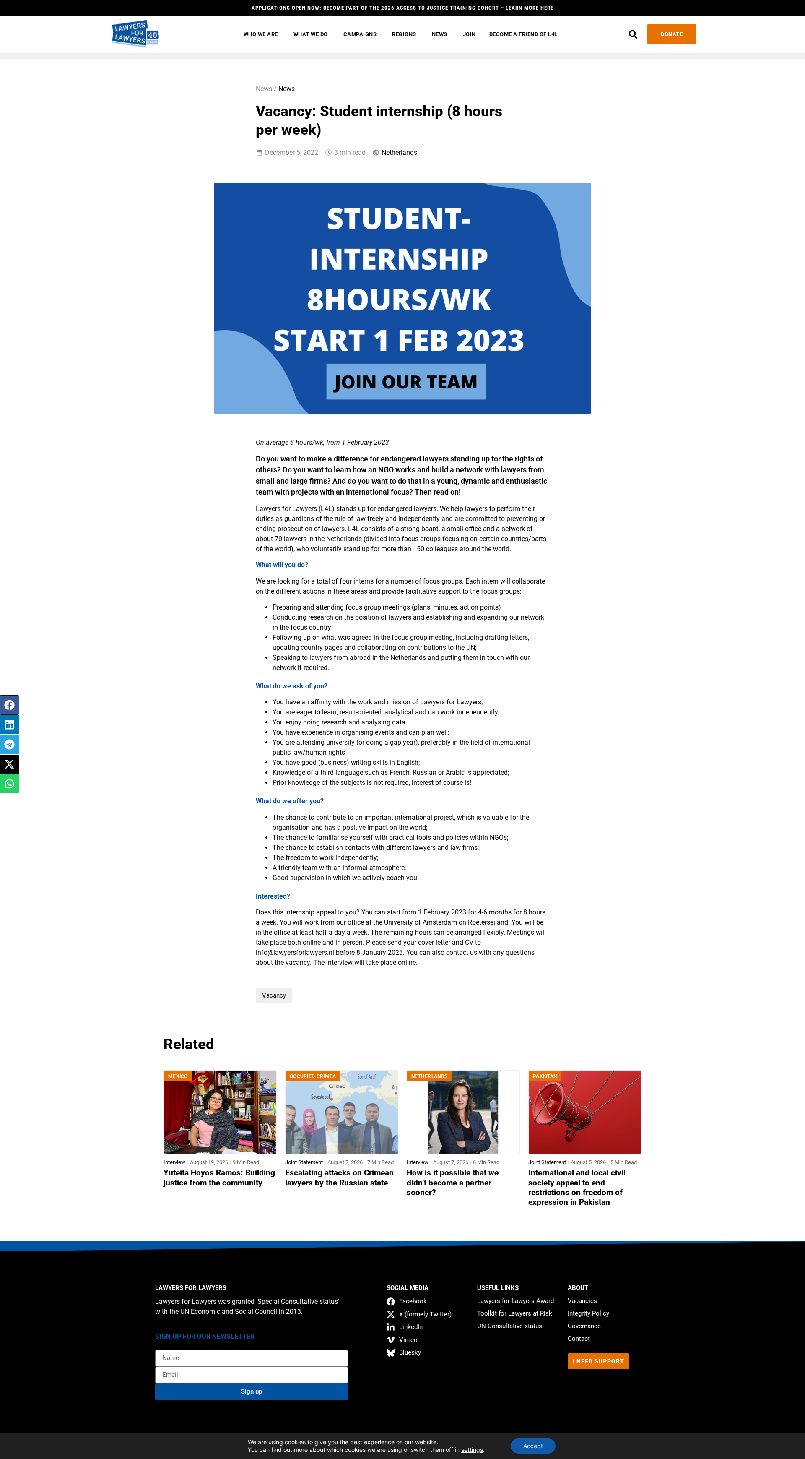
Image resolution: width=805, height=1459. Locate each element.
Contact (579, 1338)
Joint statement (304, 1162)
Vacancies (582, 1301)
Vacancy (274, 995)
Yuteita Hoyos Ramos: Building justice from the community (219, 1177)
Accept (533, 1445)
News (286, 89)
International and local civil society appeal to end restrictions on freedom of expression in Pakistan (577, 1187)
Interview (174, 1162)
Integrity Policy (588, 1313)
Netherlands (399, 152)
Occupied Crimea (313, 1076)
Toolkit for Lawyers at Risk (514, 1313)
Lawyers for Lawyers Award (515, 1301)
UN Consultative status (509, 1326)
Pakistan (545, 1076)
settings (472, 1449)
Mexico (178, 1076)
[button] (633, 34)
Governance (584, 1326)
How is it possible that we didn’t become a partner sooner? (453, 1182)
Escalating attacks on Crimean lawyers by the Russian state (339, 1177)
